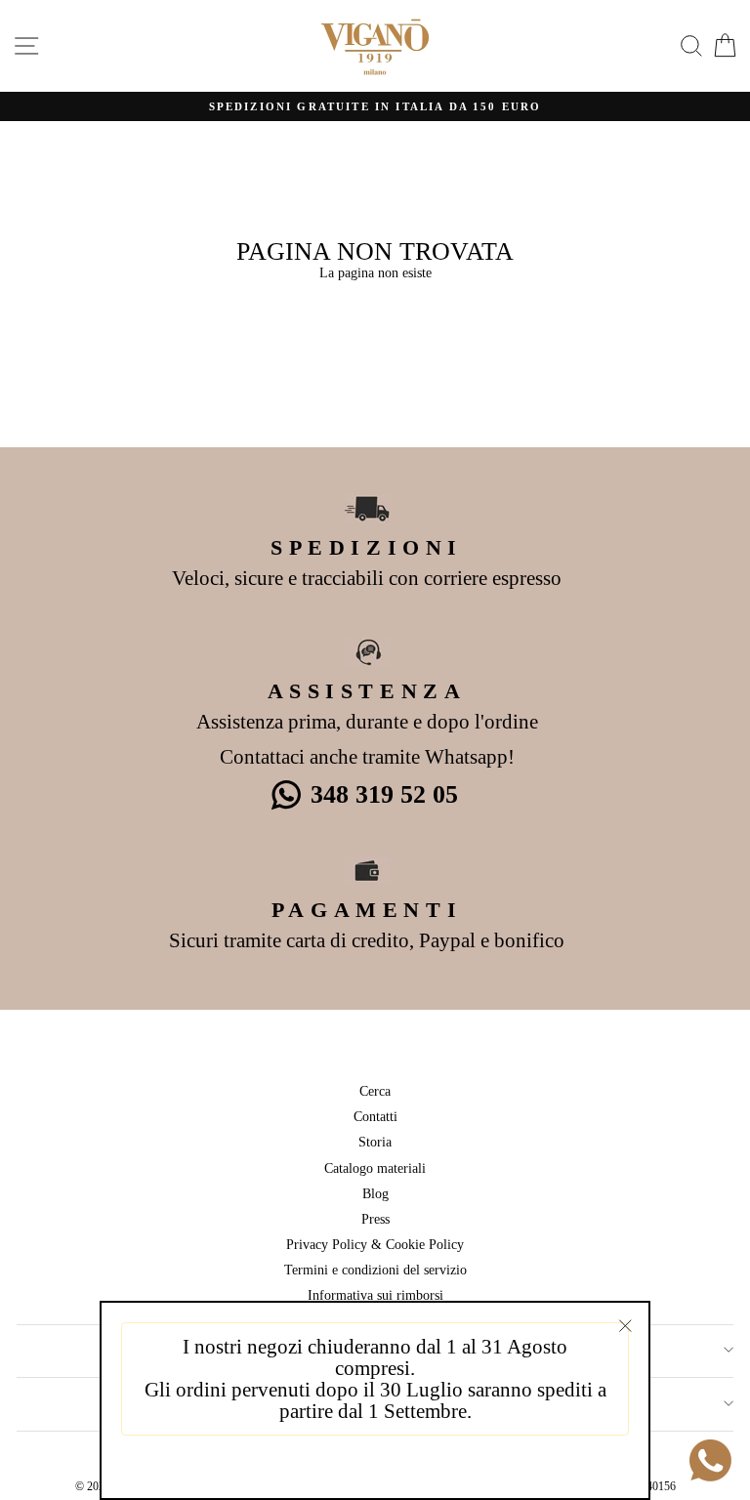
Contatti (375, 1116)
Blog (375, 1193)
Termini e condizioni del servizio (375, 1269)
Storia (375, 1141)
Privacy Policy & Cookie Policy (375, 1244)
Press (375, 1219)
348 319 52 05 (384, 794)
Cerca (375, 1091)
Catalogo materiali (375, 1168)
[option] (375, 107)
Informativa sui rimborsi (375, 1295)
